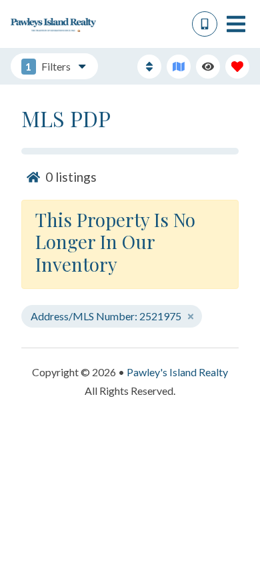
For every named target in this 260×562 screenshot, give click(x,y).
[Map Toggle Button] (179, 67)
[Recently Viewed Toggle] (208, 67)
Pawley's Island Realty (177, 372)
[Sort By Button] (149, 67)
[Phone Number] (204, 24)
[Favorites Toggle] (237, 67)
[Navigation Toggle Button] (236, 24)
